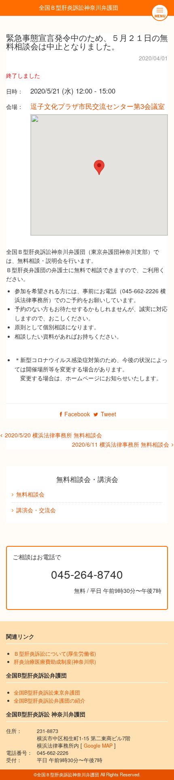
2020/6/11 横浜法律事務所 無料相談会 (120, 444)
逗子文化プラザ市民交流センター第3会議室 (97, 106)
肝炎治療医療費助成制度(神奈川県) (55, 661)
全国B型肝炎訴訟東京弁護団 (47, 692)
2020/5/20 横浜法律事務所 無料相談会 (53, 435)
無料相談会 (30, 494)
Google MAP (98, 745)
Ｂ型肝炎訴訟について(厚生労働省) (55, 653)
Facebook (77, 414)
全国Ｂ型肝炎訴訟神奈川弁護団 (78, 7)
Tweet (108, 414)
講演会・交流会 (36, 510)
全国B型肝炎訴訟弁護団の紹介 (49, 700)
